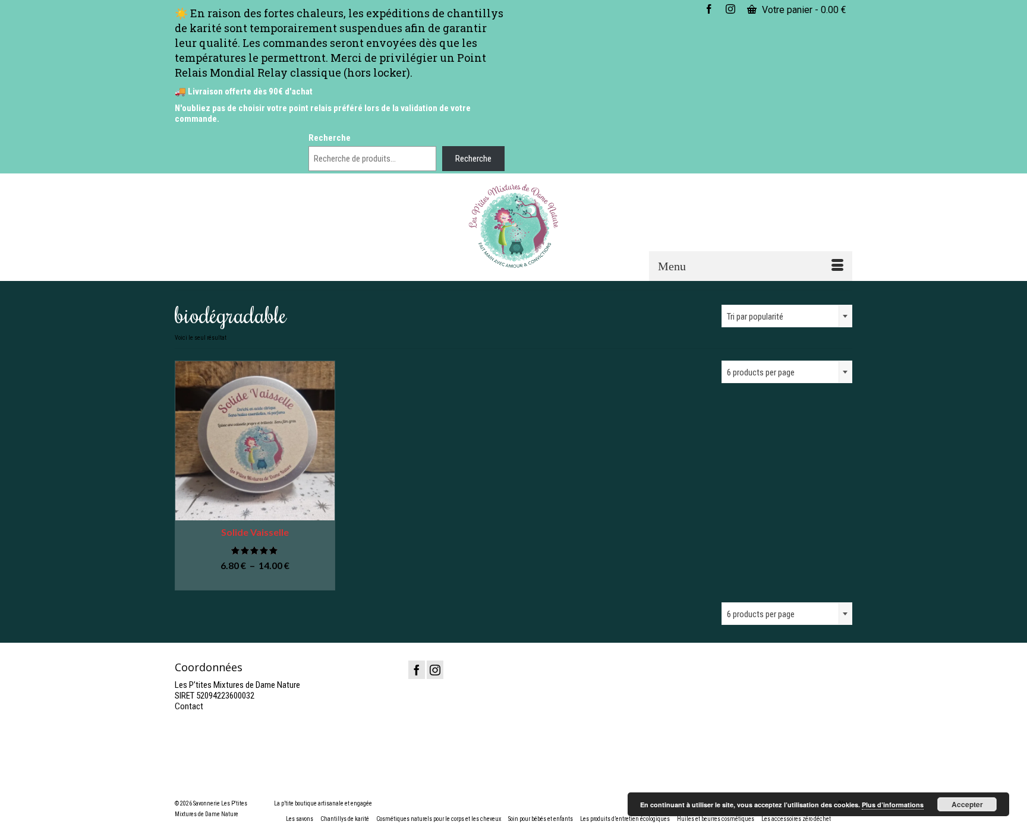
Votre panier (803, 9)
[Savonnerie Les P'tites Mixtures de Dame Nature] (514, 226)
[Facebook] (416, 670)
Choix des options (255, 581)
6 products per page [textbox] (761, 614)
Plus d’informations (893, 804)
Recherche (329, 137)
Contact (189, 706)
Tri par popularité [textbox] (755, 316)
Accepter (967, 804)
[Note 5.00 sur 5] (255, 550)
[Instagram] (435, 670)
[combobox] (787, 316)
